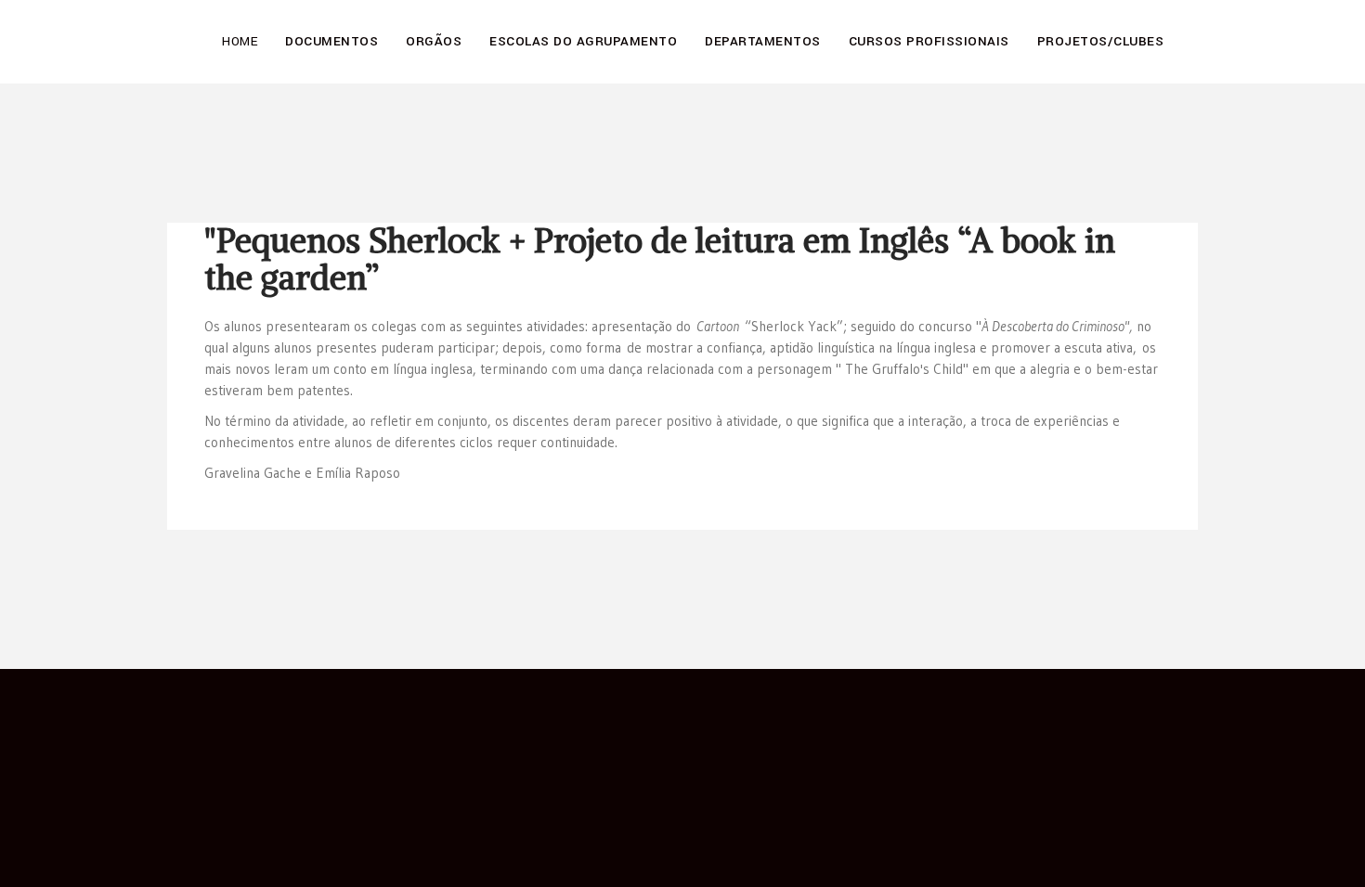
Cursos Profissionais (929, 41)
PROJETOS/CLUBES (1100, 41)
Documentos (331, 41)
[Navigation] (1190, 28)
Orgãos (434, 41)
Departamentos (763, 41)
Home (239, 41)
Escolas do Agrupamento (583, 41)
